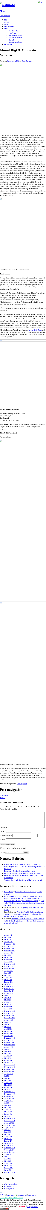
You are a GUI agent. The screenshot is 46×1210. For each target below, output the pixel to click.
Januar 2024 (8, 941)
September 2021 (9, 991)
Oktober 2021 (9, 988)
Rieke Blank (8, 892)
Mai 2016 (7, 1134)
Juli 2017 (7, 1103)
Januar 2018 (8, 1089)
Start (5, 19)
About (6, 22)
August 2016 (8, 1127)
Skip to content (5, 15)
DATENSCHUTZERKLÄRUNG (11, 1198)
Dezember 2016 (9, 1118)
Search (2, 852)
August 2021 (8, 993)
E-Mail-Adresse (6, 835)
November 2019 (9, 1040)
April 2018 (8, 1083)
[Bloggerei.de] (21, 1207)
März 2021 (8, 1004)
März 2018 (8, 1085)
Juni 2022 (7, 973)
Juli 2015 (7, 1156)
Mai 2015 (7, 1161)
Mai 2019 (7, 1053)
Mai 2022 (7, 975)
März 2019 (8, 1058)
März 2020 (8, 1031)
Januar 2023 (8, 962)
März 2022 (8, 980)
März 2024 (8, 939)
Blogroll (11, 40)
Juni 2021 (7, 997)
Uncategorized (22, 783)
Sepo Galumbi (27, 61)
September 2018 (9, 1071)
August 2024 (8, 935)
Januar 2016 (8, 1143)
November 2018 (9, 1067)
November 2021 (9, 986)
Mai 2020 (7, 1027)
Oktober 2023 (9, 948)
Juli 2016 (7, 1130)
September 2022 (9, 968)
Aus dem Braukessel (15, 35)
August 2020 (8, 1020)
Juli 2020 (7, 1022)
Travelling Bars (14, 31)
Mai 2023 (7, 955)
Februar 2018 (8, 1087)
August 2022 (8, 971)
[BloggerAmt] (32, 1207)
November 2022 (9, 966)
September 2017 (9, 1098)
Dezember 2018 (9, 1065)
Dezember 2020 (9, 1011)
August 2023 (8, 953)
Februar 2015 (8, 1168)
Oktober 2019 (9, 1042)
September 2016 (9, 1125)
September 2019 (9, 1044)
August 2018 (8, 1074)
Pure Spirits (12, 33)
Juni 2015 (7, 1159)
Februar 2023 (8, 959)
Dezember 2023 (9, 944)
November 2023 (9, 946)
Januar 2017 (8, 1116)
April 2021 (8, 1002)
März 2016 (8, 1139)
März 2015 (8, 1165)
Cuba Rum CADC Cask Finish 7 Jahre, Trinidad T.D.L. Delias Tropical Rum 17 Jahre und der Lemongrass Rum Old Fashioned (24, 866)
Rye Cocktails (9, 1186)
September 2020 (9, 1018)
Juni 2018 (7, 1078)
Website (2, 839)
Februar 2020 (8, 1033)
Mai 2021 (7, 1000)
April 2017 (8, 1109)
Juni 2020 (7, 1024)
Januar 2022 (8, 984)
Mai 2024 (7, 937)
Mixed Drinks (9, 26)
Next (2, 798)
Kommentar (4, 827)
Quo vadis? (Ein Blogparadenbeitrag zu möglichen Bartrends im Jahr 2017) (24, 903)
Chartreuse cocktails (11, 1184)
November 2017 (9, 1094)
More (6, 28)
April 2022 (8, 977)
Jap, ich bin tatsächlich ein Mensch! (14, 848)
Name (2, 831)
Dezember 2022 (9, 964)
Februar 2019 (8, 1060)
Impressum (8, 44)
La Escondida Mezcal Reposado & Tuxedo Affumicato (22, 873)
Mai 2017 (7, 1107)
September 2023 (9, 950)
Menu (2, 11)
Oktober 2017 (9, 1096)
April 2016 (8, 1136)
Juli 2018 (7, 1076)
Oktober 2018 (9, 1069)
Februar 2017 (8, 1114)
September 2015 (9, 1152)
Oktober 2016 (9, 1123)
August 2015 (8, 1154)
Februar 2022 (8, 982)
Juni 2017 (7, 1105)
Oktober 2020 (9, 1015)
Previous (4, 795)
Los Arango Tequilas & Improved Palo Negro (19, 871)
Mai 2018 (7, 1080)
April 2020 (8, 1029)
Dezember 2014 (9, 1172)
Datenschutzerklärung (16, 42)
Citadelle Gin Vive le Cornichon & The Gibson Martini (23, 880)
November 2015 (9, 1147)
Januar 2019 (8, 1062)
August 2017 (8, 1100)
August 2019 (8, 1047)
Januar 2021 (8, 1009)
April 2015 (8, 1163)
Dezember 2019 (9, 1038)
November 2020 (9, 1013)
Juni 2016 (7, 1132)
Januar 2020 (8, 1036)
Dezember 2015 (9, 1145)
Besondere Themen (15, 37)
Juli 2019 (7, 1049)
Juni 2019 (7, 1051)
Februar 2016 (8, 1141)
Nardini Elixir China (35, 330)
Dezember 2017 (9, 1091)
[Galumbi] (7, 4)
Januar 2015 (8, 1170)
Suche (6, 24)
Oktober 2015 (9, 1150)
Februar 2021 (8, 1006)
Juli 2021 (7, 995)
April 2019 (8, 1056)
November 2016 (9, 1121)
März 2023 (8, 957)
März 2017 (8, 1112)
